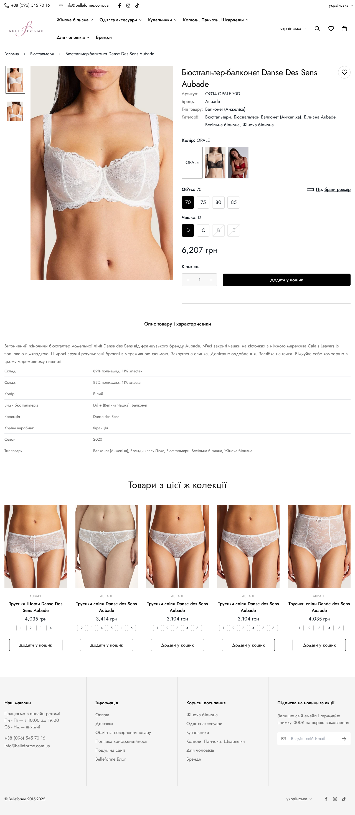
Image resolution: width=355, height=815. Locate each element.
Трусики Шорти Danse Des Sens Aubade (35, 607)
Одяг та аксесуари (118, 20)
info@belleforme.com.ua (27, 746)
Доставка (104, 723)
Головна (11, 54)
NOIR (215, 162)
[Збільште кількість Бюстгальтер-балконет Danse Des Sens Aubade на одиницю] (211, 280)
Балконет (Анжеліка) (225, 109)
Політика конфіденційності (121, 741)
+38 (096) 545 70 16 (24, 738)
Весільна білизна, (223, 125)
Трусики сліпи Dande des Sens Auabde (319, 607)
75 (203, 202)
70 (188, 202)
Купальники (160, 20)
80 (218, 202)
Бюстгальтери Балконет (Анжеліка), (268, 117)
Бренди (104, 37)
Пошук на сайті (110, 750)
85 (234, 202)
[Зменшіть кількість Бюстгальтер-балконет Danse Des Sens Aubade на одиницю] (188, 280)
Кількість (190, 266)
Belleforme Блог (110, 759)
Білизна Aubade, (320, 117)
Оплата (102, 714)
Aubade (212, 101)
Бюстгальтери (42, 54)
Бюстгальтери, (218, 117)
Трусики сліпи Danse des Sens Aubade (106, 607)
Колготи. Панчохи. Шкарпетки (213, 20)
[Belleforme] (26, 28)
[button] (343, 28)
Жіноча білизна (72, 20)
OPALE (192, 162)
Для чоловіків (71, 37)
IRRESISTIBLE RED (238, 162)
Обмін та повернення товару (123, 732)
